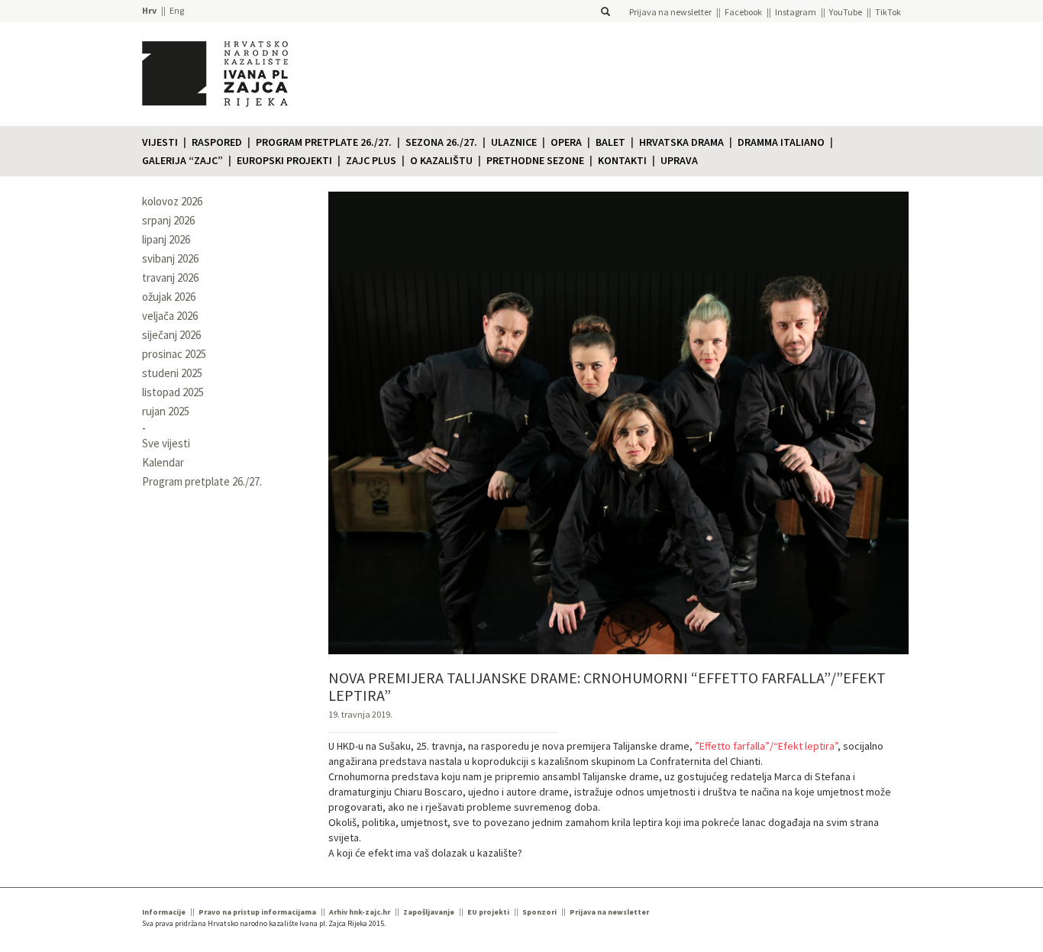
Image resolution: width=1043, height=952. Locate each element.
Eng (177, 10)
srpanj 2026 (168, 220)
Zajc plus (371, 160)
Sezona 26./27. (441, 142)
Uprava (679, 160)
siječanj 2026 (171, 335)
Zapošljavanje (428, 912)
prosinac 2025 (174, 354)
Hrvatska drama (681, 142)
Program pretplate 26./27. (324, 142)
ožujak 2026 (168, 296)
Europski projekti (284, 160)
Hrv (149, 10)
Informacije (164, 912)
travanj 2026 (170, 277)
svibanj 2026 (170, 258)
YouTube (845, 12)
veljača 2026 (170, 315)
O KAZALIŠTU (441, 160)
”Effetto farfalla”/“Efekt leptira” (766, 746)
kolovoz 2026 (172, 201)
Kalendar (163, 462)
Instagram (795, 12)
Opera (566, 142)
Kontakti (622, 160)
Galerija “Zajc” (182, 160)
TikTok (888, 12)
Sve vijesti (166, 443)
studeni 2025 (172, 373)
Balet (610, 142)
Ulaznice (514, 142)
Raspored (217, 142)
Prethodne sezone (535, 160)
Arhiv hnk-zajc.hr (359, 912)
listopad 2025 (173, 392)
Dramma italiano (781, 142)
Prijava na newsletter (670, 12)
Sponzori (539, 912)
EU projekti (488, 912)
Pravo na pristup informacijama (257, 912)
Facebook (743, 12)
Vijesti (160, 142)
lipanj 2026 (166, 239)
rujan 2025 (165, 411)
